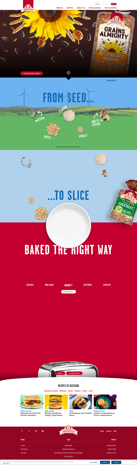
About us (81, 8)
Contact (108, 431)
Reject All (105, 462)
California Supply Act (68, 449)
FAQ (114, 431)
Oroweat (23, 453)
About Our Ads (111, 453)
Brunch (70, 391)
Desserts (77, 391)
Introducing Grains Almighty (32, 73)
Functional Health (74, 373)
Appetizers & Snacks (51, 391)
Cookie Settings (93, 462)
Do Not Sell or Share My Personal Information (68, 453)
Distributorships (111, 445)
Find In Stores (111, 8)
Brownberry (24, 449)
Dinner (85, 391)
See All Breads (68, 292)
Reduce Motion (111, 80)
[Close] (134, 462)
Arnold (23, 445)
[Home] (28, 8)
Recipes (70, 8)
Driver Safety (112, 449)
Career (102, 431)
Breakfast (63, 391)
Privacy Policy (68, 456)
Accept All (116, 462)
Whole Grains (95, 8)
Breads (59, 8)
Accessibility (68, 445)
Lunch (91, 391)
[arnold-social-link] (22, 431)
